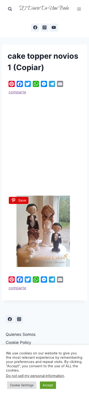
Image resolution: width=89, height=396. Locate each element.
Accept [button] (48, 385)
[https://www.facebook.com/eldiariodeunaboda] (35, 28)
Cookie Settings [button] (21, 385)
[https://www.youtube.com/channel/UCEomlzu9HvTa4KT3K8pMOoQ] (54, 28)
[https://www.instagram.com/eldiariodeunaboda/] (19, 319)
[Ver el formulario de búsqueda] (10, 9)
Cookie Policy (18, 342)
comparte (17, 92)
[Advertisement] (44, 143)
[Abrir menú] (79, 9)
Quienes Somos (21, 334)
